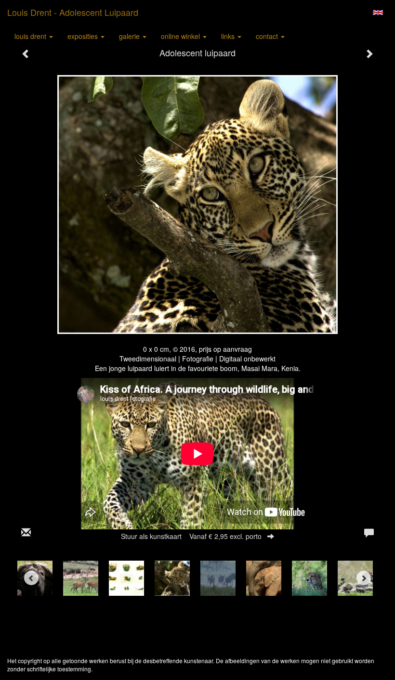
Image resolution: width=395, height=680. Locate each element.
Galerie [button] (130, 36)
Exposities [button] (83, 36)
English (377, 12)
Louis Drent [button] (31, 36)
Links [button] (229, 36)
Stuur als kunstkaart (191, 536)
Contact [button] (268, 36)
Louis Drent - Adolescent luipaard (72, 12)
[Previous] (31, 578)
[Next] (363, 578)
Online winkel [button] (181, 36)
